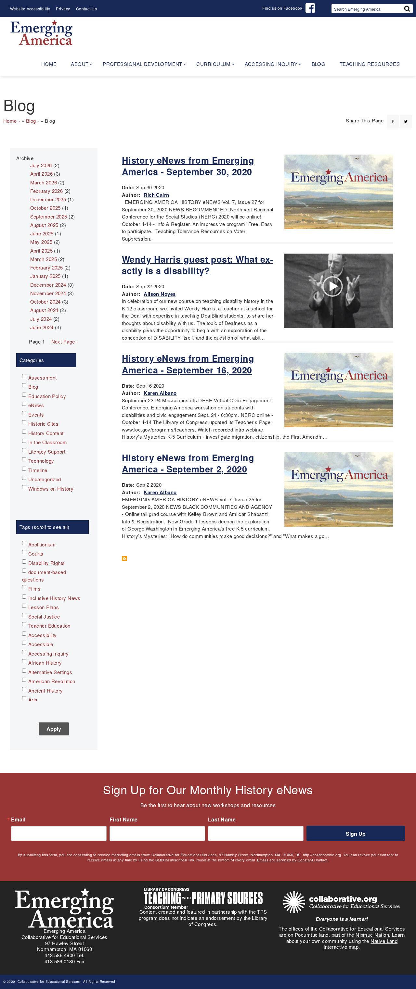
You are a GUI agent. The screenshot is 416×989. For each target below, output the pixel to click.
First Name (124, 819)
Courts (36, 553)
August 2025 (44, 224)
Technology (41, 460)
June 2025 (42, 233)
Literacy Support (46, 451)
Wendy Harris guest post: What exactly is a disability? (197, 265)
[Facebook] (393, 117)
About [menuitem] (76, 66)
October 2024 (45, 301)
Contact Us (86, 8)
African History (45, 662)
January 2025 (45, 275)
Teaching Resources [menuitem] (370, 63)
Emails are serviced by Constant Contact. (293, 859)
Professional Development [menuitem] (139, 66)
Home (10, 120)
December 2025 (48, 199)
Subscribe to (127, 558)
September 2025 (48, 216)
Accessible (40, 644)
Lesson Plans (43, 607)
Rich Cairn (156, 194)
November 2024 (48, 293)
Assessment (42, 377)
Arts (33, 699)
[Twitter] (406, 117)
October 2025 (45, 207)
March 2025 (43, 259)
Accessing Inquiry (48, 653)
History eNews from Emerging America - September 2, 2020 (188, 463)
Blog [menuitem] (319, 63)
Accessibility (42, 635)
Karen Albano (160, 392)
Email (18, 819)
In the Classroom (47, 442)
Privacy (63, 8)
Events (36, 414)
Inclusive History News (54, 598)
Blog (31, 120)
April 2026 (41, 173)
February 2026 (46, 190)
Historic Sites (43, 423)
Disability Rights (46, 562)
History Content (46, 433)
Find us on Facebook (282, 8)
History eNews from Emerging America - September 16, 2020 (188, 364)
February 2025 (46, 267)
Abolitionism (42, 544)
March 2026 (43, 182)
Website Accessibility (30, 8)
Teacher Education (49, 625)
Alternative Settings (50, 672)
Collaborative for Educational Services (48, 981)
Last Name (222, 819)
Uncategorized (44, 479)
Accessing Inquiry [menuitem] (267, 66)
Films (34, 588)
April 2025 (41, 250)
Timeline (37, 470)
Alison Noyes (160, 293)
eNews (36, 405)
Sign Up (356, 833)
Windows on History (50, 488)
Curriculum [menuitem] (210, 66)
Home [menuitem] (49, 63)
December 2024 (48, 284)
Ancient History (45, 690)
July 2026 (41, 165)
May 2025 (41, 241)
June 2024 (42, 327)
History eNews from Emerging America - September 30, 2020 (188, 166)
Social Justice (44, 616)
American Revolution (51, 681)
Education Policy (47, 396)
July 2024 (41, 318)
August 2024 (44, 310)
